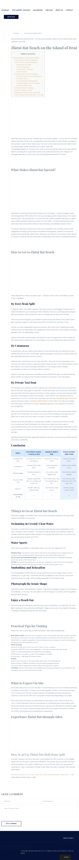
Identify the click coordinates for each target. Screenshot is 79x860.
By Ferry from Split (23, 65)
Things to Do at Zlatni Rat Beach (26, 74)
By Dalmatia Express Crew (33, 33)
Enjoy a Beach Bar (24, 86)
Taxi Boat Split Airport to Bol (41, 401)
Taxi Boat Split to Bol (64, 398)
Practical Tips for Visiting (23, 88)
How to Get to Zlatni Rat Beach (25, 62)
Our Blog (16, 33)
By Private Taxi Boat (24, 69)
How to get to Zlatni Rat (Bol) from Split (29, 95)
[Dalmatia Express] (15, 3)
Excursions (37, 10)
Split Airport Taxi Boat (21, 10)
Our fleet (49, 10)
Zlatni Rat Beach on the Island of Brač (25, 58)
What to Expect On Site (23, 90)
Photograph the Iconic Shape (28, 83)
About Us (59, 10)
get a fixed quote (62, 775)
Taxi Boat (5, 10)
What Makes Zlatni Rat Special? (25, 60)
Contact (69, 10)
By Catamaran (22, 67)
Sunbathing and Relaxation (27, 81)
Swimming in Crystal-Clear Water (29, 76)
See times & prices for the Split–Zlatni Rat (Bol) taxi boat (32, 775)
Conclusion (21, 72)
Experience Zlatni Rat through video (27, 93)
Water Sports (22, 79)
